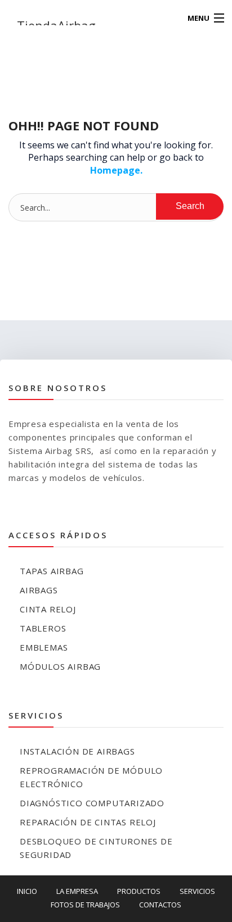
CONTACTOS (160, 905)
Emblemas (44, 647)
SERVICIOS (197, 891)
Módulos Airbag (60, 666)
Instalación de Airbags (77, 751)
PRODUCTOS (138, 891)
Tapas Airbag (52, 570)
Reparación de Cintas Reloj (88, 822)
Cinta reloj (48, 609)
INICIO (27, 891)
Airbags (39, 590)
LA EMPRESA (77, 891)
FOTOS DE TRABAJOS (85, 905)
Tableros (43, 628)
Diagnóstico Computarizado (92, 803)
